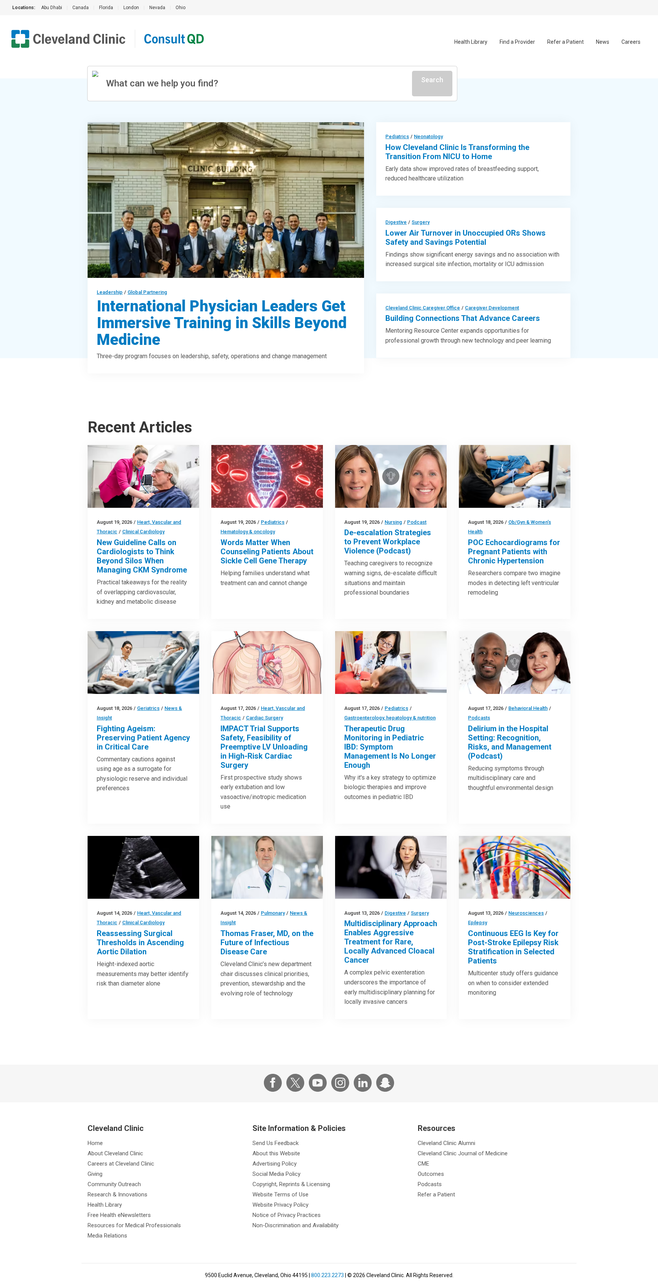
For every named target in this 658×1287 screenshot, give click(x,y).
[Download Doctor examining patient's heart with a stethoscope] (143, 476)
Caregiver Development (492, 308)
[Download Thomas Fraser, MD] (267, 867)
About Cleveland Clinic (115, 1153)
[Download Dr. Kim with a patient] (391, 662)
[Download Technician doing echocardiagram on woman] (514, 476)
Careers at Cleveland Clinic (121, 1163)
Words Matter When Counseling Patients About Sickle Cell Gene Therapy (266, 551)
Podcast (416, 522)
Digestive (396, 222)
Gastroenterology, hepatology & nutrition (390, 718)
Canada (80, 7)
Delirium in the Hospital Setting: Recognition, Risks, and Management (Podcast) (509, 742)
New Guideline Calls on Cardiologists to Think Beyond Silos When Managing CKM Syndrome (142, 556)
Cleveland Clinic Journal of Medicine (463, 1153)
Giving (95, 1174)
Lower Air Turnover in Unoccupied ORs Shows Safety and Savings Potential (465, 237)
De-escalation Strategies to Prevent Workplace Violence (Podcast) (387, 541)
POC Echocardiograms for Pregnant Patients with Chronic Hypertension (514, 551)
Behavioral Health (528, 708)
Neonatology (428, 136)
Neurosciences (526, 913)
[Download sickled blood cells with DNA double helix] (267, 476)
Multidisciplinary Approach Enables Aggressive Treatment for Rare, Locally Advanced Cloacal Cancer (390, 942)
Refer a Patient (565, 42)
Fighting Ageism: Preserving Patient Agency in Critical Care (143, 737)
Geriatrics (148, 708)
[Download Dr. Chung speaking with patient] (391, 867)
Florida (106, 7)
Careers (630, 42)
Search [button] (432, 80)
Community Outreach (114, 1184)
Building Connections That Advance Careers (462, 318)
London (131, 7)
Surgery (421, 222)
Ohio (180, 7)
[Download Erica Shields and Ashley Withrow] (391, 476)
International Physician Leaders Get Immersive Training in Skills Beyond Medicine (222, 323)
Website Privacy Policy (280, 1204)
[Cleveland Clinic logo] (68, 39)
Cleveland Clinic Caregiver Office (422, 308)
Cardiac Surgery (264, 718)
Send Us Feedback (275, 1143)
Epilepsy (477, 922)
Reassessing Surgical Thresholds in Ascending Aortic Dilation (140, 942)
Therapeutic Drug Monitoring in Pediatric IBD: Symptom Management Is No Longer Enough (390, 747)
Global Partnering (147, 292)
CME (423, 1163)
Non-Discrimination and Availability (295, 1225)
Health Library (470, 42)
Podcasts (479, 718)
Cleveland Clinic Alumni (446, 1143)
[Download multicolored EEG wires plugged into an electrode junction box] (514, 867)
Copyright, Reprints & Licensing (291, 1184)
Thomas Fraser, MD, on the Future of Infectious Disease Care (266, 942)
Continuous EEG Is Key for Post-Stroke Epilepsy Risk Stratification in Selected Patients (513, 947)
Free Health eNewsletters (119, 1215)
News (602, 42)
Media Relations (107, 1235)
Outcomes (431, 1174)
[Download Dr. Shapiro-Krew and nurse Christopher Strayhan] (514, 662)
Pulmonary (273, 913)
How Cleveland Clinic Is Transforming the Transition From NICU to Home (457, 152)
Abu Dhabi (51, 7)
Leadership (110, 292)
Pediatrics (397, 136)
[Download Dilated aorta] (143, 867)
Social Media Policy (276, 1174)
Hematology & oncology (247, 531)
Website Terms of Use (280, 1194)
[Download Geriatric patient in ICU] (143, 662)
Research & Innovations (117, 1194)
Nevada (157, 7)
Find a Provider (517, 42)
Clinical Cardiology (143, 531)
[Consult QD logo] (174, 39)
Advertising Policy (274, 1163)
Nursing (393, 522)
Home (95, 1143)
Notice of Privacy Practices (286, 1215)
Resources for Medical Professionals (134, 1225)
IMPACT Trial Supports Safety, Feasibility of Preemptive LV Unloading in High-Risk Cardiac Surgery (264, 747)
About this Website (276, 1153)
